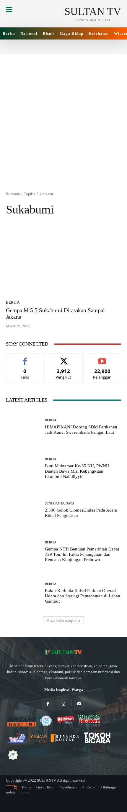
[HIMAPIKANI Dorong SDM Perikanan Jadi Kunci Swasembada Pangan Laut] (23, 427)
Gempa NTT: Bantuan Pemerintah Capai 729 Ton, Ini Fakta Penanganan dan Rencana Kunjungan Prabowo (82, 554)
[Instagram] (63, 704)
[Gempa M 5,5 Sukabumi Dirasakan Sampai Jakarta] (63, 260)
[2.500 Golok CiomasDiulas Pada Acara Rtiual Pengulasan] (23, 510)
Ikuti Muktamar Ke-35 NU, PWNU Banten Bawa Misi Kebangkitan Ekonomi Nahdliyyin (77, 471)
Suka (25, 358)
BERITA (12, 302)
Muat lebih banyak (61, 620)
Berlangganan (102, 358)
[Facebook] (47, 704)
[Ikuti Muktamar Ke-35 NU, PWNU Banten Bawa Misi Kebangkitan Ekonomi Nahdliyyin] (23, 468)
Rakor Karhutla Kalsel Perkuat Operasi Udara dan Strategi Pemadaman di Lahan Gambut (82, 596)
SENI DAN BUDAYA (59, 503)
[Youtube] (79, 704)
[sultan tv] (63, 652)
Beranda (13, 193)
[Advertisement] (63, 117)
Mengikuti (63, 358)
